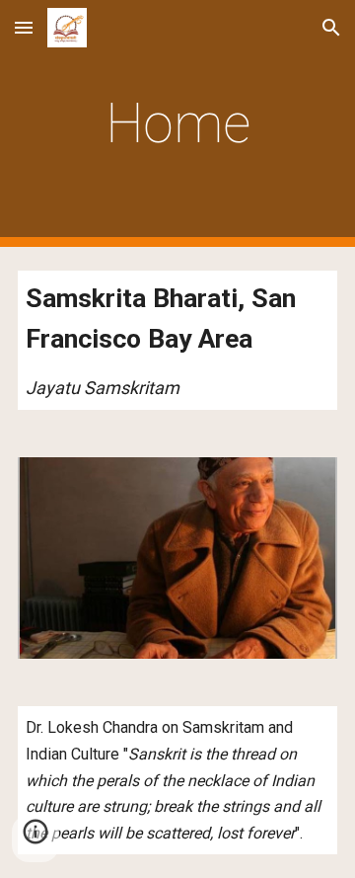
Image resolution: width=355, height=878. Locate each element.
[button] (23, 27)
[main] (177, 123)
